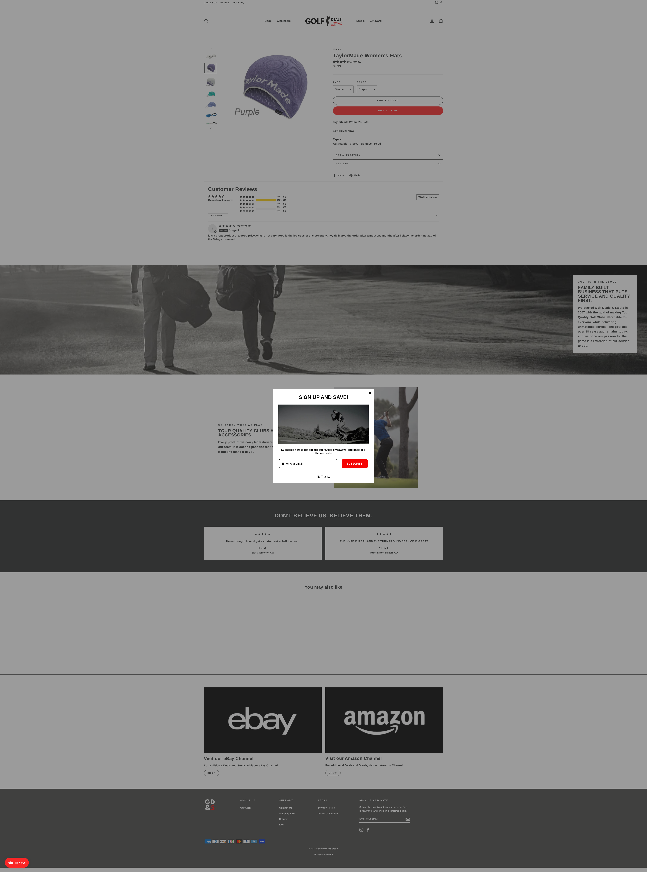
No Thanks (323, 476)
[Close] (370, 393)
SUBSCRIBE (355, 463)
